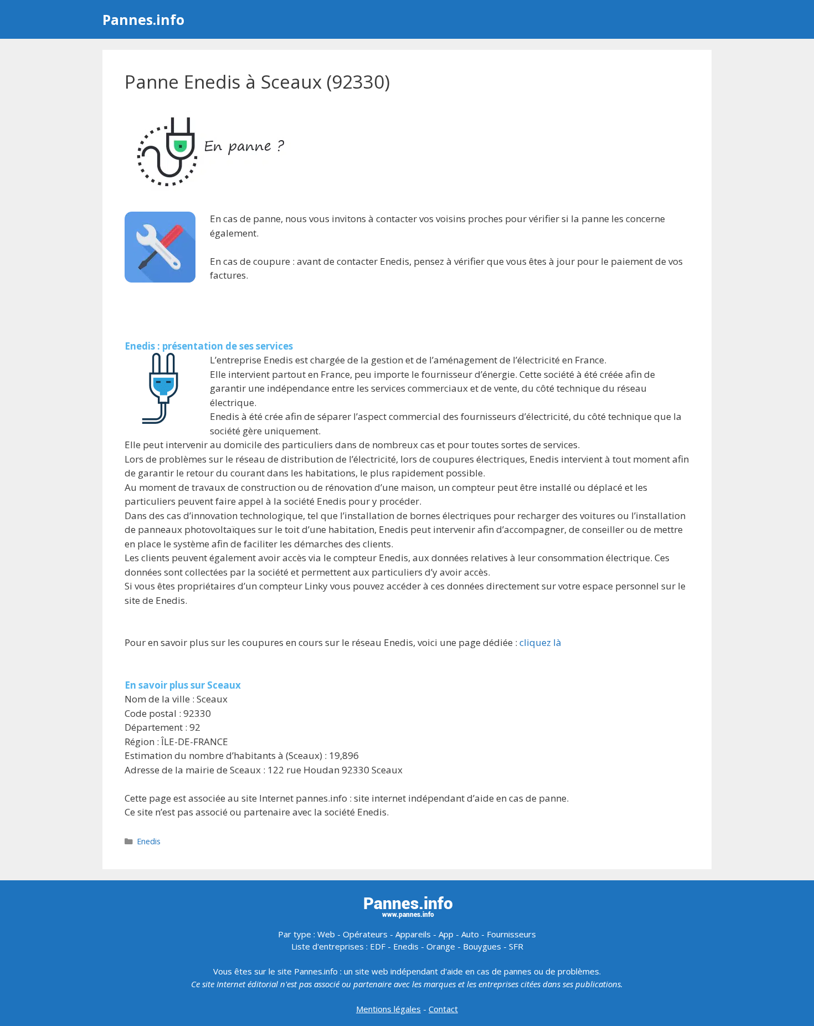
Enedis (149, 841)
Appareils (413, 934)
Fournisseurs (511, 934)
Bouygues (482, 946)
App (446, 934)
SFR (516, 946)
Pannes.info (143, 19)
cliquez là (540, 642)
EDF (377, 946)
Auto (470, 934)
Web (326, 934)
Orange (440, 946)
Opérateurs (365, 934)
